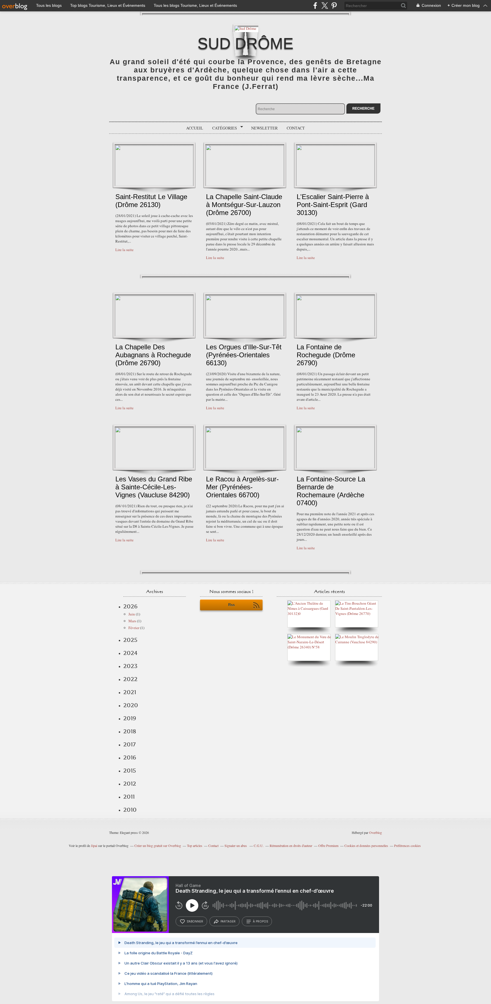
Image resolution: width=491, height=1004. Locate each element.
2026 (130, 606)
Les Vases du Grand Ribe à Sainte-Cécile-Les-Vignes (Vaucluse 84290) (153, 487)
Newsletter (264, 128)
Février (133, 627)
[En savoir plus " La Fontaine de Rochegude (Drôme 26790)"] (335, 334)
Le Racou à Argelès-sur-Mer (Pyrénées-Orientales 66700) (242, 487)
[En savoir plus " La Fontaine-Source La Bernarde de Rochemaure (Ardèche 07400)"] (335, 466)
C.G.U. (259, 845)
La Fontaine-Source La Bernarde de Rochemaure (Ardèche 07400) (331, 491)
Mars (132, 620)
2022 (130, 679)
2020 (130, 705)
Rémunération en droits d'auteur (291, 845)
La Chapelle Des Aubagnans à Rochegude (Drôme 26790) (153, 355)
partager (228, 921)
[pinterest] (334, 5)
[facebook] (315, 5)
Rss (231, 605)
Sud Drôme (245, 43)
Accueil (194, 128)
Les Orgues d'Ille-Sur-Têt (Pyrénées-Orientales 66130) (244, 355)
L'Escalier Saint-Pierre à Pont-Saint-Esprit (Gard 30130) (333, 204)
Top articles (194, 845)
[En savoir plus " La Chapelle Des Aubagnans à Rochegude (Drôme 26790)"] (154, 334)
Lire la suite (124, 249)
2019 (129, 718)
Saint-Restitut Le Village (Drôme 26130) (151, 200)
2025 (130, 639)
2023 (130, 666)
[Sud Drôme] (245, 28)
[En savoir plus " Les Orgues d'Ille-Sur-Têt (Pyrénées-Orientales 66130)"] (245, 334)
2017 (129, 744)
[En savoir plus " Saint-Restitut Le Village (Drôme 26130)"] (154, 184)
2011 (129, 796)
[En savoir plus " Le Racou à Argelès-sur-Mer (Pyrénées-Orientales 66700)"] (245, 466)
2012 (129, 783)
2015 (129, 770)
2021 (129, 692)
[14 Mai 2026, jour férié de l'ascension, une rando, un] (358, 613)
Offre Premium (328, 845)
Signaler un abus (236, 845)
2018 (129, 731)
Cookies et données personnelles (366, 845)
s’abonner (195, 921)
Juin (131, 614)
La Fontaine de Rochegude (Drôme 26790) (326, 355)
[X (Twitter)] (324, 5)
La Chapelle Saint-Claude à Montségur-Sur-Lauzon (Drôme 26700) (244, 204)
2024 (130, 653)
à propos (260, 921)
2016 (129, 757)
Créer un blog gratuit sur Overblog (157, 845)
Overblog (375, 832)
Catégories (222, 128)
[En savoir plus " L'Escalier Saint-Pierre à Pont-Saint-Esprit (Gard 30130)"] (335, 184)
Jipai (94, 845)
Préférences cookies (407, 845)
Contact (296, 128)
